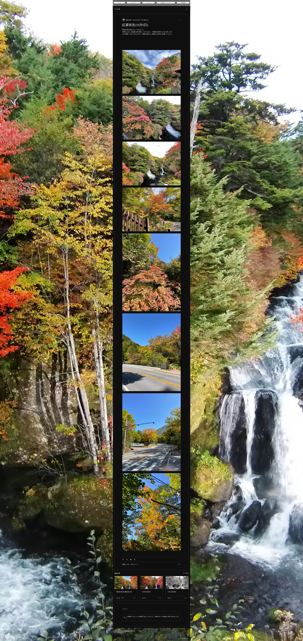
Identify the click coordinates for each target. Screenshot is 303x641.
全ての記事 (117, 9)
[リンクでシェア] (134, 559)
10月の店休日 (146, 592)
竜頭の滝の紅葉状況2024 (124, 592)
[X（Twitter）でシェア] (127, 559)
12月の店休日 (172, 592)
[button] (186, 9)
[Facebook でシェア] (123, 559)
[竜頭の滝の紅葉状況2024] (125, 582)
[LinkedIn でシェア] (131, 559)
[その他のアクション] (180, 20)
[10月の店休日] (151, 582)
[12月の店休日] (177, 582)
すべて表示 (186, 573)
